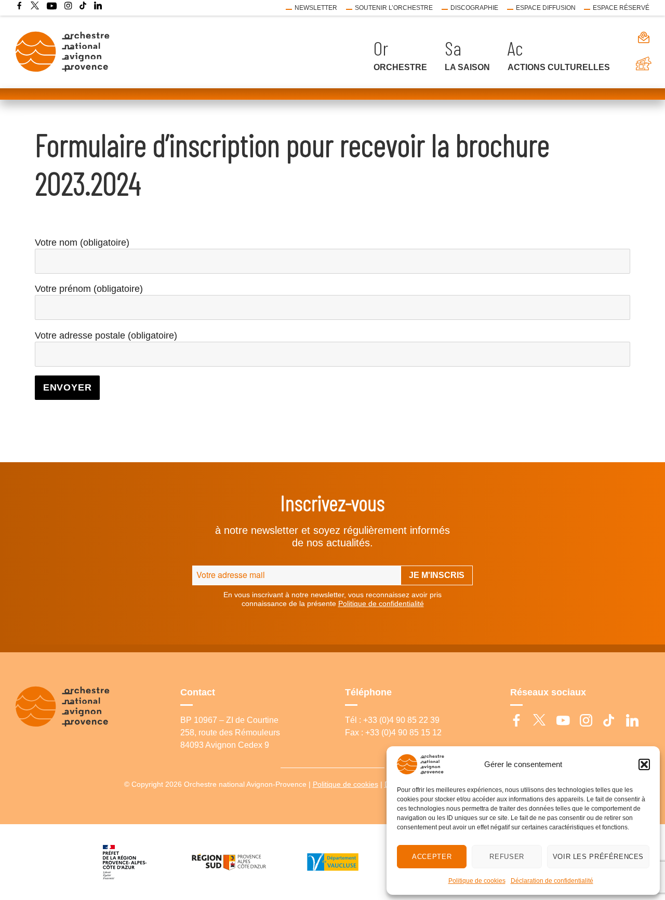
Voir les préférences (598, 857)
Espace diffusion (546, 7)
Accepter (431, 857)
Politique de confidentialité (381, 603)
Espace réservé (621, 7)
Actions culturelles (559, 67)
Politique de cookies (477, 880)
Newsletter (316, 7)
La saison (467, 67)
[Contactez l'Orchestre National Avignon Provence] (634, 37)
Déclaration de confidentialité (552, 880)
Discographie (474, 7)
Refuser (506, 857)
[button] (644, 764)
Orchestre (400, 67)
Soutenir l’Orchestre (394, 7)
